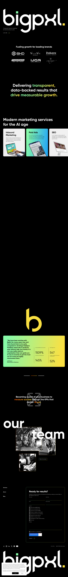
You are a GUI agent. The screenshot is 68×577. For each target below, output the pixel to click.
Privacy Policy (53, 546)
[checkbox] (45, 514)
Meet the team (43, 459)
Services (5, 487)
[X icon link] (11, 546)
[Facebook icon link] (4, 546)
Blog (4, 496)
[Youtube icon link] (17, 546)
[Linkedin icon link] (9, 546)
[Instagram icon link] (6, 546)
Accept (15, 573)
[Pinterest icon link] (14, 546)
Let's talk (5, 32)
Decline (22, 573)
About (4, 492)
